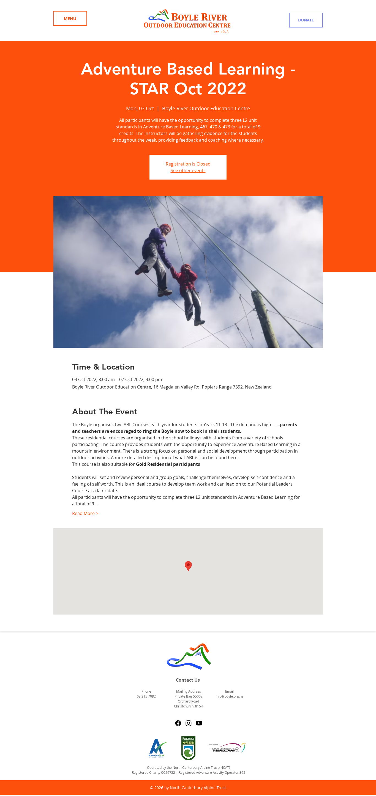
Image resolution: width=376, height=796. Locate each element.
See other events (188, 170)
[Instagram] (188, 723)
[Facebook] (178, 723)
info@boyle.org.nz (229, 696)
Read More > (85, 513)
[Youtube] (199, 723)
